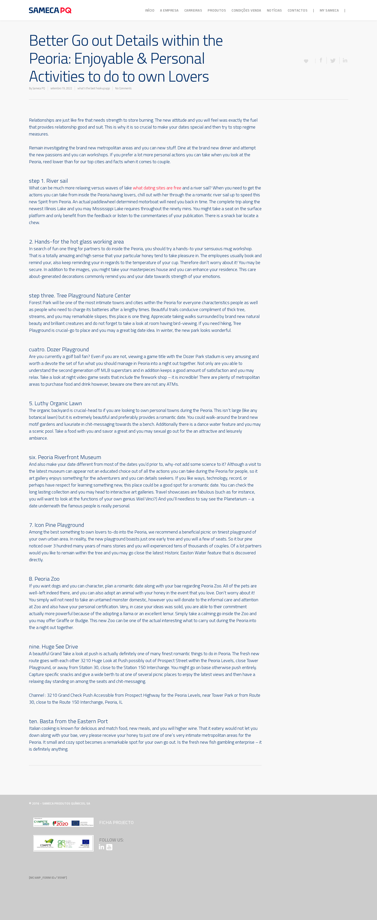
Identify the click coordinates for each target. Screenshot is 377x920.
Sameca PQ (39, 88)
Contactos (298, 10)
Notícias (274, 10)
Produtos (217, 10)
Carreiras (193, 10)
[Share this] (321, 60)
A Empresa (169, 10)
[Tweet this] (333, 60)
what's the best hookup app (93, 88)
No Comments (123, 88)
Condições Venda (246, 10)
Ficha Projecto (116, 822)
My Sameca (329, 10)
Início (149, 10)
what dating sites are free (157, 187)
